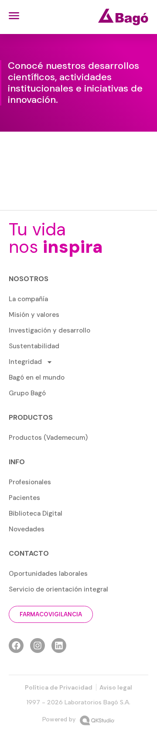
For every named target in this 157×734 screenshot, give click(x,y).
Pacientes (24, 497)
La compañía (28, 299)
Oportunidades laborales (48, 573)
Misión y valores (34, 314)
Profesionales (30, 482)
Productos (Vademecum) (48, 437)
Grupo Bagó (27, 393)
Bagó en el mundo (37, 377)
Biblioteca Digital (35, 513)
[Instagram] (37, 645)
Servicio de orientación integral (58, 589)
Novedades (26, 529)
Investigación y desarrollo (49, 330)
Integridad (25, 361)
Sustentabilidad (34, 346)
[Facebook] (16, 645)
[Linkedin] (58, 645)
